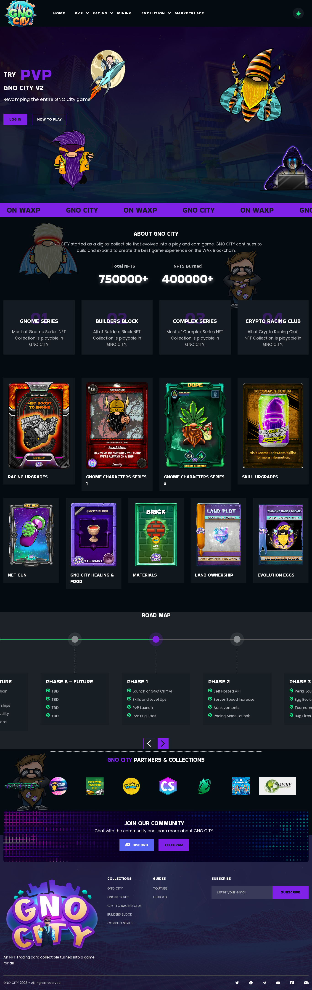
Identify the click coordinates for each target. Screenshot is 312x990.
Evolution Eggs (213, 575)
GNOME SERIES (118, 897)
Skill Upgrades (182, 477)
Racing (100, 13)
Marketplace (189, 13)
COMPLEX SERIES (119, 923)
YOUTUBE (160, 888)
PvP (79, 13)
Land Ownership (152, 575)
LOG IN (15, 119)
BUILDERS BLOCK (119, 914)
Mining (124, 13)
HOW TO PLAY (49, 119)
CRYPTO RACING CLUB (124, 905)
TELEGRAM (173, 845)
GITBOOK (160, 897)
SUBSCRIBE (290, 892)
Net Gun (267, 575)
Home (59, 13)
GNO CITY (115, 888)
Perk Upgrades (259, 477)
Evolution (153, 13)
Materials (82, 575)
